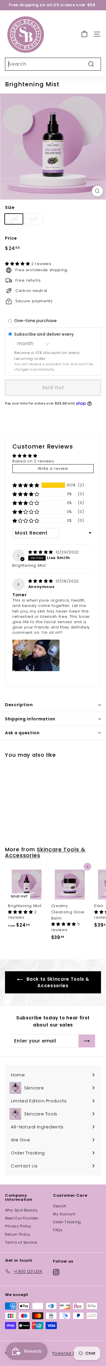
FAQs (58, 1229)
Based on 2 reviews (33, 461)
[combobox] (53, 64)
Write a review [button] (53, 468)
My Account (64, 1213)
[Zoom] (97, 191)
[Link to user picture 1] (35, 655)
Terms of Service (21, 1242)
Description (19, 705)
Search (60, 1206)
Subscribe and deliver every (44, 334)
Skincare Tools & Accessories (45, 852)
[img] (41, 552)
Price (11, 238)
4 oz (34, 219)
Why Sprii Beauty (21, 1210)
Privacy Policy (18, 1226)
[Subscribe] (87, 1040)
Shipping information (30, 719)
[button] (18, 264)
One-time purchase (35, 321)
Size (10, 207)
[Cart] (84, 34)
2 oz (13, 219)
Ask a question (22, 733)
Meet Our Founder (22, 1218)
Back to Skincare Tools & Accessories (57, 982)
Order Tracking (67, 1221)
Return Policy (17, 1234)
